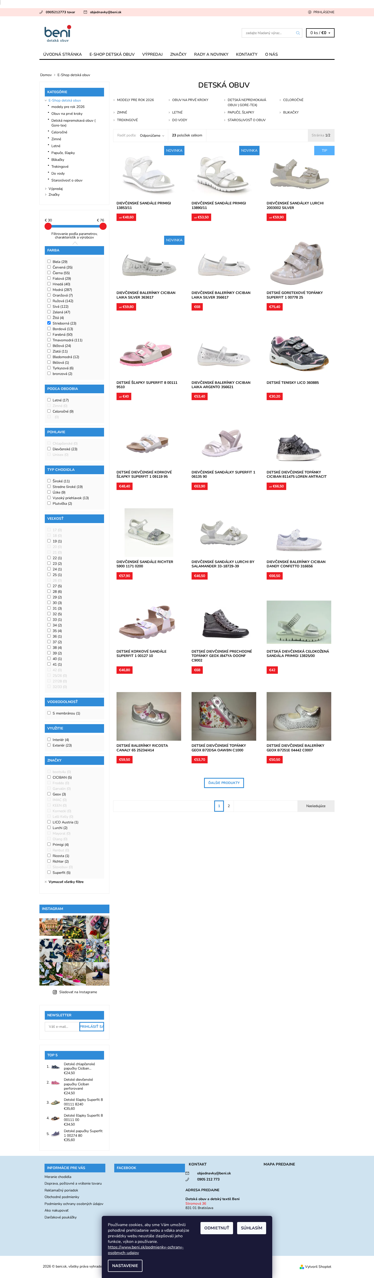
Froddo (61, 783)
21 (57, 552)
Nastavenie (125, 1266)
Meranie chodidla (58, 1176)
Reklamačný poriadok (61, 1190)
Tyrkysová (63, 368)
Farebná (63, 334)
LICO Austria (65, 822)
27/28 (60, 681)
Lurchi (60, 827)
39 (57, 653)
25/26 (60, 675)
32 (57, 614)
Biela (60, 261)
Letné (55, 146)
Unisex (60, 454)
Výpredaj (152, 54)
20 (57, 546)
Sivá (60, 306)
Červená (63, 267)
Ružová (63, 301)
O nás (271, 54)
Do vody (58, 173)
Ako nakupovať (56, 1210)
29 (57, 597)
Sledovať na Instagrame (78, 992)
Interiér (61, 739)
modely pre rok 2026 (67, 106)
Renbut (61, 850)
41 (57, 664)
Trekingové (59, 166)
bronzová (62, 373)
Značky (178, 54)
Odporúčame (150, 135)
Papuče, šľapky (63, 152)
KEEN (60, 805)
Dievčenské (65, 449)
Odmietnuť (216, 1228)
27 (57, 586)
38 (57, 647)
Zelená (61, 312)
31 (57, 608)
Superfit (61, 872)
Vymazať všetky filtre (66, 881)
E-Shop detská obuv (112, 54)
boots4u (62, 771)
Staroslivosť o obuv (66, 180)
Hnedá (61, 284)
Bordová (63, 329)
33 (57, 619)
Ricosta (61, 855)
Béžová (62, 345)
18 (57, 535)
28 (57, 591)
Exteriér (62, 745)
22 (57, 558)
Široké (61, 481)
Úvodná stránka (62, 54)
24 (57, 569)
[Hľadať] (298, 33)
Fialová (62, 278)
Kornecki (62, 811)
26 (57, 580)
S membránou (66, 713)
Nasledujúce (315, 806)
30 (57, 602)
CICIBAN (62, 777)
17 (57, 530)
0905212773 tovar (60, 12)
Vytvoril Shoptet (318, 1266)
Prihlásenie (324, 12)
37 (57, 642)
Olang (60, 839)
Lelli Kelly (63, 816)
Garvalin (62, 788)
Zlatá (60, 351)
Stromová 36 (195, 1203)
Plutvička (62, 503)
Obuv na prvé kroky (66, 113)
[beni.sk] (113, 33)
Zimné (56, 139)
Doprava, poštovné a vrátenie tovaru (73, 1183)
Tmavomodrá (67, 340)
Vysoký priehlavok (71, 498)
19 (57, 541)
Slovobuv (63, 867)
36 (57, 636)
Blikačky (57, 159)
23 (57, 563)
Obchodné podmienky (62, 1197)
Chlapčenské (65, 443)
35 (57, 630)
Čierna (61, 273)
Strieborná (64, 323)
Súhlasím (251, 1228)
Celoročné (59, 132)
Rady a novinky (211, 54)
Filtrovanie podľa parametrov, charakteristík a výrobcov (74, 235)
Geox (59, 794)
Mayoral (61, 833)
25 (57, 574)
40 (57, 658)
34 (57, 625)
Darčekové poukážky (61, 1217)
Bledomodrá (66, 357)
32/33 (60, 686)
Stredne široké (68, 486)
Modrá (62, 289)
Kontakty (246, 54)
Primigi (61, 844)
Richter (61, 861)
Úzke (59, 492)
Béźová (61, 362)
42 (57, 670)
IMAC (60, 799)
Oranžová (63, 295)
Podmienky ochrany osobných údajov (74, 1203)
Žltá (58, 317)
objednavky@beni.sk (105, 12)
